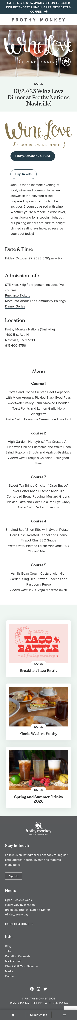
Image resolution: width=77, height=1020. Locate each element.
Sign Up (13, 876)
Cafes (38, 84)
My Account (13, 961)
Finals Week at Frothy (38, 733)
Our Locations (17, 924)
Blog (8, 946)
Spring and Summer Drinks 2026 (38, 799)
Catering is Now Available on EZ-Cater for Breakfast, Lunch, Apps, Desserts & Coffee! (38, 7)
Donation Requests (17, 956)
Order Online (38, 1015)
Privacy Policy (19, 1003)
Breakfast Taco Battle (38, 670)
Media (9, 971)
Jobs (8, 951)
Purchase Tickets (17, 295)
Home (13, 1015)
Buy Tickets (23, 174)
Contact (10, 976)
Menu (64, 1015)
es (23, 306)
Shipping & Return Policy (51, 1003)
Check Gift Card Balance (21, 966)
